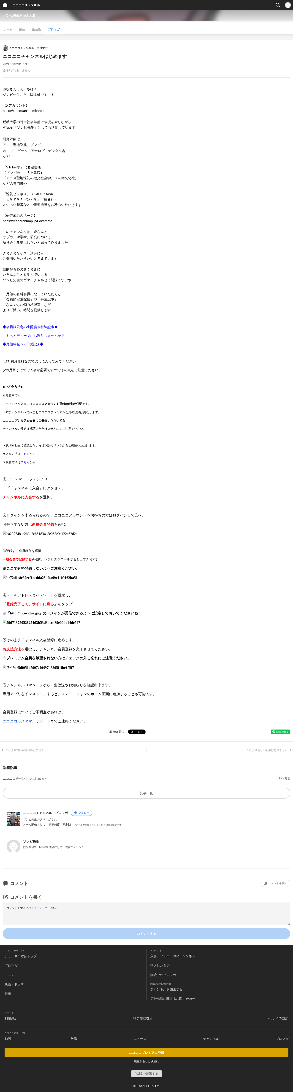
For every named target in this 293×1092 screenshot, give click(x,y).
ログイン (36, 908)
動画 (22, 29)
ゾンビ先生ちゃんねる (20, 15)
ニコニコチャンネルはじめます (25, 778)
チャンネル (211, 1039)
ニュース (140, 1039)
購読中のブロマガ (163, 975)
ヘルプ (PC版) (278, 1018)
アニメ (9, 975)
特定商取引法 (142, 1018)
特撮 (8, 993)
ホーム (7, 29)
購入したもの (160, 965)
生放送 (36, 29)
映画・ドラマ (14, 984)
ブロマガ (54, 29)
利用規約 (11, 1018)
